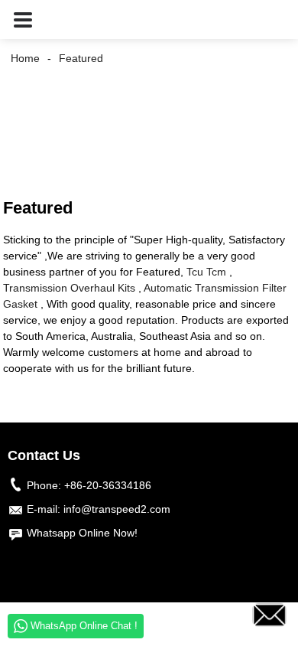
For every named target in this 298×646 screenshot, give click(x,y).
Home (25, 58)
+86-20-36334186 (107, 485)
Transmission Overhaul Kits (69, 288)
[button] (23, 19)
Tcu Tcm (206, 272)
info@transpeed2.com (116, 509)
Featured (81, 58)
